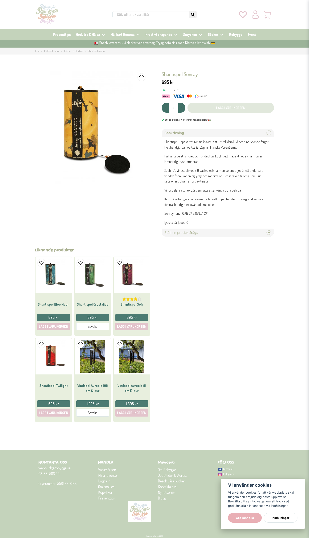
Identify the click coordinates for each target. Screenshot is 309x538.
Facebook (228, 468)
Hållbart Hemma (123, 34)
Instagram (228, 473)
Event (252, 34)
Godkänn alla (245, 517)
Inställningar (280, 517)
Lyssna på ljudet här (177, 222)
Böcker (213, 34)
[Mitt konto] (255, 14)
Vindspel (79, 50)
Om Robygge (167, 469)
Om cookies (106, 486)
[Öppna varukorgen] (267, 14)
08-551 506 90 (48, 473)
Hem (37, 50)
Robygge (236, 34)
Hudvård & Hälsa (88, 34)
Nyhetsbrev (166, 492)
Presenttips (62, 34)
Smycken (190, 34)
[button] (193, 14)
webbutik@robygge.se (54, 468)
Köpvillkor (105, 492)
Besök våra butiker (171, 481)
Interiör (67, 50)
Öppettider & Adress (172, 475)
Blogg (162, 498)
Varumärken (107, 469)
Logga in (104, 481)
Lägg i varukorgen (53, 326)
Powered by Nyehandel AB (155, 536)
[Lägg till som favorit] (243, 14)
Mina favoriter (108, 475)
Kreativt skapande (158, 34)
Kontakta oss (167, 486)
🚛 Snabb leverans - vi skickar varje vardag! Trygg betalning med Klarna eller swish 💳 (154, 42)
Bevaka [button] (93, 326)
